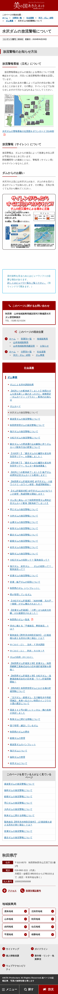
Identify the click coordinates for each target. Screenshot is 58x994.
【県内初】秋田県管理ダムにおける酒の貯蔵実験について (30, 689)
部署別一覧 (26, 339)
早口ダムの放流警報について (24, 509)
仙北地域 (35, 926)
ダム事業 (9, 21)
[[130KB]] (29, 110)
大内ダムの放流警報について (24, 516)
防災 (51, 989)
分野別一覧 (17, 18)
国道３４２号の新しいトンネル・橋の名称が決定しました (30, 711)
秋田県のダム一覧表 (20, 619)
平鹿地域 (8, 934)
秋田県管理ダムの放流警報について (27, 425)
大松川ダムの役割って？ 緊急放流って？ (29, 560)
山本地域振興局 (20, 342)
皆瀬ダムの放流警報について (24, 575)
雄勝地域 (35, 934)
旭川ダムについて (18, 750)
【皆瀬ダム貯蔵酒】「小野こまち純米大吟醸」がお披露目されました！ (30, 611)
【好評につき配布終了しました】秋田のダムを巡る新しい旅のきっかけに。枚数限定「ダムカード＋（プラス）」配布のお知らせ (30, 395)
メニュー (11, 989)
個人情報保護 (12, 955)
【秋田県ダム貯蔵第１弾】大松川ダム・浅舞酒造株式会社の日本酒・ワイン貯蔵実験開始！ (30, 678)
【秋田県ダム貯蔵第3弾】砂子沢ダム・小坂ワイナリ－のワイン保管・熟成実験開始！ (31, 483)
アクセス (12, 891)
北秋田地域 (36, 911)
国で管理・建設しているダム (24, 725)
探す (31, 989)
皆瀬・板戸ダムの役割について (25, 582)
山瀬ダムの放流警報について (24, 522)
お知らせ (44, 346)
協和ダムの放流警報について (24, 553)
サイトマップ (12, 949)
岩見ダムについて (18, 763)
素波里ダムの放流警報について (25, 419)
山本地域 (8, 919)
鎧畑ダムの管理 (17, 738)
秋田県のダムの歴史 (19, 732)
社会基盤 (30, 18)
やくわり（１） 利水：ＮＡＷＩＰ (27, 650)
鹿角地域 (8, 911)
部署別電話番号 (33, 891)
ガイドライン (41, 949)
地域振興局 (42, 339)
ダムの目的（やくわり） (22, 657)
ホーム (5, 18)
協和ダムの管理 (17, 757)
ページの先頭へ (52, 980)
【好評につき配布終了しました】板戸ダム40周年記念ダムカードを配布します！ (30, 474)
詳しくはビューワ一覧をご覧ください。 (26, 283)
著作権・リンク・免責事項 (44, 957)
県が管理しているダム (21, 594)
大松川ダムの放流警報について (25, 437)
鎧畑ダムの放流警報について (24, 541)
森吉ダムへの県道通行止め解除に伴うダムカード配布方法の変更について (30, 445)
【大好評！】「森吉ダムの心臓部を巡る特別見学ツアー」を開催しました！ (30, 455)
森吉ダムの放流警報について (24, 534)
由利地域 (8, 926)
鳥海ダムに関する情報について (25, 719)
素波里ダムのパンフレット (23, 744)
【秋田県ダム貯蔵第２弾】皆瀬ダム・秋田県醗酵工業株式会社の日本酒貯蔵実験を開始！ (30, 666)
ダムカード (15, 406)
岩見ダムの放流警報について (24, 547)
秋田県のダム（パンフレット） (25, 588)
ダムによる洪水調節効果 (22, 384)
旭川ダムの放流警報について (24, 431)
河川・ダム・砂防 (46, 18)
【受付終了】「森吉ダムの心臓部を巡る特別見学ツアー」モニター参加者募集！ (30, 464)
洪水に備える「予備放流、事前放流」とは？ (29, 627)
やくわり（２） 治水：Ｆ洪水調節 (27, 644)
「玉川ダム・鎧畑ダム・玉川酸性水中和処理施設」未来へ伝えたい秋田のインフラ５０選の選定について (30, 700)
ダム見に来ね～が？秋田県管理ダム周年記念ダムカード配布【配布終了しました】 (30, 501)
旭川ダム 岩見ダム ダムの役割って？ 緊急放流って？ (31, 568)
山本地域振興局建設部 (24, 346)
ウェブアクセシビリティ (16, 967)
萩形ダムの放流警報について (24, 528)
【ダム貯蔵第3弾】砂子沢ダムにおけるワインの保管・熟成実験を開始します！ (31, 492)
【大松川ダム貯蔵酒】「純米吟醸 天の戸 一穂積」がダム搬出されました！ (31, 602)
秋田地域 (35, 919)
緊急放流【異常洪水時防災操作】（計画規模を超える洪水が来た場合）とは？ (30, 636)
